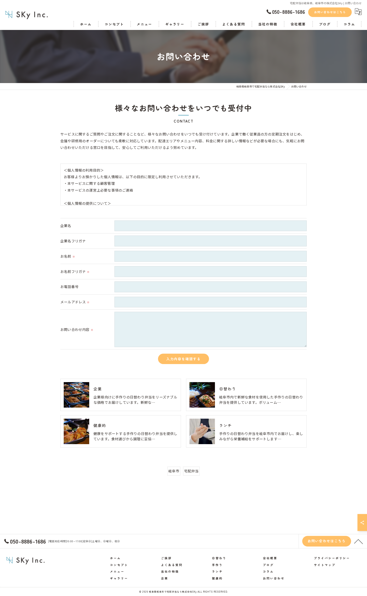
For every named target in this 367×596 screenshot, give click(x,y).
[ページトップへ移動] (358, 541)
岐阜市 (173, 470)
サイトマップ (325, 565)
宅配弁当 (191, 470)
